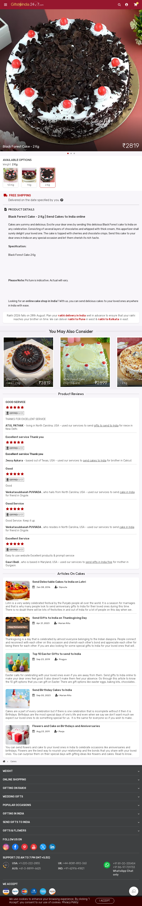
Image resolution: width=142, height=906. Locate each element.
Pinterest (24, 847)
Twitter (43, 847)
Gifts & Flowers (14, 830)
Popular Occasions (17, 805)
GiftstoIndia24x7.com (27, 4)
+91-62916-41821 (74, 868)
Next (139, 80)
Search (119, 4)
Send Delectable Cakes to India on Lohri (59, 581)
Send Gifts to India (16, 822)
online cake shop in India (41, 301)
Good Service (15, 503)
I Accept (104, 900)
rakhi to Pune (76, 319)
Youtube (34, 847)
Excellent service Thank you (25, 437)
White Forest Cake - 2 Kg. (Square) (75, 381)
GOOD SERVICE (16, 402)
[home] (4, 761)
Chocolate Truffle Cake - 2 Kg (16, 381)
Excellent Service (17, 538)
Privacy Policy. (70, 902)
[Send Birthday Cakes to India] (18, 707)
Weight (8, 771)
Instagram (6, 847)
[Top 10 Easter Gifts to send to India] (18, 671)
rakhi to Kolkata (108, 319)
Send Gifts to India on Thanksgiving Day (59, 618)
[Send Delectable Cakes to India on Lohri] (18, 599)
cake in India (127, 492)
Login (126, 4)
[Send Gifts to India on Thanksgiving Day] (18, 635)
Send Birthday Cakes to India (52, 690)
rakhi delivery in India (72, 315)
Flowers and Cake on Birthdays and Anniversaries (66, 726)
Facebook (15, 847)
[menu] (5, 5)
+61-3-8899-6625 (30, 868)
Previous (3, 362)
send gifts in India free (99, 562)
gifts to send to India (106, 425)
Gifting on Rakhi (14, 788)
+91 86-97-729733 (124, 867)
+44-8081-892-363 (75, 863)
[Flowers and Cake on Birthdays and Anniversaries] (18, 743)
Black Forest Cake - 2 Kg (21, 146)
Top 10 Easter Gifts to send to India (56, 654)
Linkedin (52, 847)
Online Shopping (14, 779)
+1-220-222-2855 (29, 863)
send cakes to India (94, 460)
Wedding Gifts (13, 796)
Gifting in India (13, 813)
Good (9, 468)
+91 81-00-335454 (124, 863)
